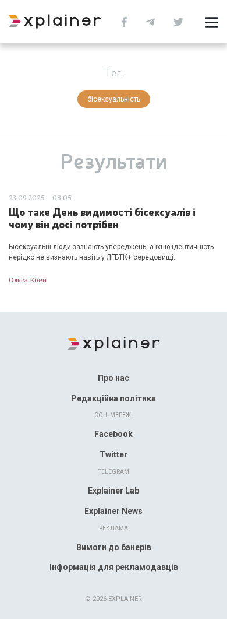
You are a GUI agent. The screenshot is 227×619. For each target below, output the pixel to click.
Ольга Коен (28, 280)
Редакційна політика (113, 398)
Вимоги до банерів (113, 547)
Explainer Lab (113, 490)
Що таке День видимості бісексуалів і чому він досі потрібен (102, 217)
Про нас (113, 378)
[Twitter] (181, 20)
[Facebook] (127, 20)
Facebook (113, 434)
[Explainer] (114, 343)
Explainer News (113, 511)
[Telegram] (153, 20)
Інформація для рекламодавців (113, 567)
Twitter (113, 454)
